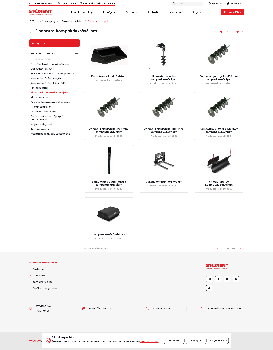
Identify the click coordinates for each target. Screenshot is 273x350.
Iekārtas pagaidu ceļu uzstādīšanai (51, 133)
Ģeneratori (39, 275)
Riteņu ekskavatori (41, 106)
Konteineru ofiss (42, 282)
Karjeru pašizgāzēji (41, 124)
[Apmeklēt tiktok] (209, 288)
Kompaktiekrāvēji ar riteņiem (47, 78)
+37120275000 (68, 3)
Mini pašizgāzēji (39, 87)
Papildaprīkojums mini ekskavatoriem (51, 102)
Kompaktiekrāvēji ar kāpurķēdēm (49, 83)
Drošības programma (45, 288)
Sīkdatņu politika (149, 341)
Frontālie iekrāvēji (40, 59)
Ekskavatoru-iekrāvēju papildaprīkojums (53, 73)
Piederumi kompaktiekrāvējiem (49, 92)
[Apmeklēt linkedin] (218, 279)
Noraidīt (174, 340)
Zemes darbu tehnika (43, 53)
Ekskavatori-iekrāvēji (42, 68)
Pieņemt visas (218, 340)
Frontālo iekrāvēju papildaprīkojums (50, 64)
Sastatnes (39, 269)
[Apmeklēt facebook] (236, 279)
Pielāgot (196, 340)
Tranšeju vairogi (40, 129)
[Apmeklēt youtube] (227, 279)
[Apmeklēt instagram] (209, 279)
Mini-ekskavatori (40, 97)
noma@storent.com (43, 3)
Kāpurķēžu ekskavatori (43, 111)
